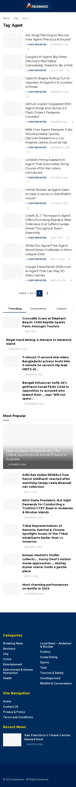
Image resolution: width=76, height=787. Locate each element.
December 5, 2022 (33, 518)
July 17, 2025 (56, 70)
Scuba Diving (49, 657)
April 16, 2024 (57, 259)
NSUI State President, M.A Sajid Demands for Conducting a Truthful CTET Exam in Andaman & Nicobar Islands (47, 506)
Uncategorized (50, 678)
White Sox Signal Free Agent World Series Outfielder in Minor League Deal (48, 250)
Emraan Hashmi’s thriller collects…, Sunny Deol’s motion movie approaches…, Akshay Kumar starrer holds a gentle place (46, 563)
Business (9, 648)
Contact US (10, 706)
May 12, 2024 (30, 492)
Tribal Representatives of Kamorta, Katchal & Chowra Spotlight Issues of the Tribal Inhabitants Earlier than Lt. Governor (45, 533)
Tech (43, 667)
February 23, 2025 (59, 92)
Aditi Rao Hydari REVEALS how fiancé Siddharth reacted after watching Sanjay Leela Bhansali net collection (46, 481)
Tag (16, 18)
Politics (45, 651)
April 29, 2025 (31, 576)
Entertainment (12, 664)
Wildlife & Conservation (56, 683)
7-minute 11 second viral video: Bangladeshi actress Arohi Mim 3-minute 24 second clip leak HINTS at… (46, 363)
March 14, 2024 (58, 280)
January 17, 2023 (33, 547)
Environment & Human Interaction (18, 671)
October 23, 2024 (17, 465)
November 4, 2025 (59, 44)
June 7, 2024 (56, 238)
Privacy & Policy (14, 712)
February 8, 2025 (59, 122)
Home (6, 18)
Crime (7, 659)
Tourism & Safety (51, 673)
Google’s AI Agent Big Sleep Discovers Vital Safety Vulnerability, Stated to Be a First (49, 61)
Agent (25, 18)
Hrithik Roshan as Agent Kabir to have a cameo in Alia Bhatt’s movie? (48, 194)
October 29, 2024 (59, 203)
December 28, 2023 (34, 594)
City (5, 653)
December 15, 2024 (60, 147)
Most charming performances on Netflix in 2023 (45, 587)
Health (7, 678)
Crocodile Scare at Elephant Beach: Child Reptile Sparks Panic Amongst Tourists (44, 322)
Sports (44, 662)
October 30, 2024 (59, 178)
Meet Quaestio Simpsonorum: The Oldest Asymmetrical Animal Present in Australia (36, 455)
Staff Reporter (37, 44)
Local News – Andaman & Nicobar (55, 645)
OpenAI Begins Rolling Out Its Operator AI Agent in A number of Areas (48, 82)
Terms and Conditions (18, 717)
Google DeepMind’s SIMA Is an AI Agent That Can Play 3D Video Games (48, 271)
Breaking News (13, 643)
